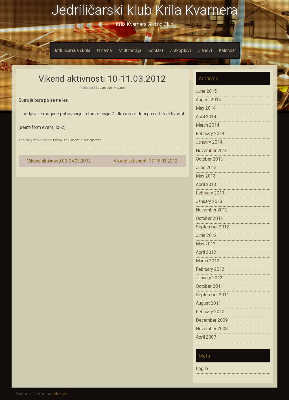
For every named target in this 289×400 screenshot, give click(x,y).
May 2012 (206, 244)
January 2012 (209, 277)
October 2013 (209, 159)
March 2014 (207, 125)
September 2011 (212, 294)
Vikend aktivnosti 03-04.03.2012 (56, 161)
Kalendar (227, 50)
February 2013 (210, 193)
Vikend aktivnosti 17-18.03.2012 (148, 161)
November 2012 (212, 210)
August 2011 (208, 303)
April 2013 (206, 184)
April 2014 (206, 116)
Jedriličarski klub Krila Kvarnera (144, 10)
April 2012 (206, 252)
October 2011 (209, 286)
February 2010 (210, 311)
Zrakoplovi (180, 50)
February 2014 (210, 133)
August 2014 (208, 99)
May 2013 (206, 176)
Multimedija (130, 50)
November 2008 (212, 328)
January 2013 (209, 201)
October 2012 (209, 218)
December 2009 (212, 320)
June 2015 (206, 91)
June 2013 (206, 167)
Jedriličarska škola (71, 50)
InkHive (59, 393)
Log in (202, 368)
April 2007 (206, 337)
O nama (104, 50)
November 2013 (212, 150)
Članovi (205, 50)
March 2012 (207, 260)
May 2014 (206, 108)
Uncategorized (91, 140)
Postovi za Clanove (66, 140)
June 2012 (206, 235)
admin (121, 87)
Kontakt (155, 50)
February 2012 (210, 269)
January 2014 (209, 142)
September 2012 (212, 227)
